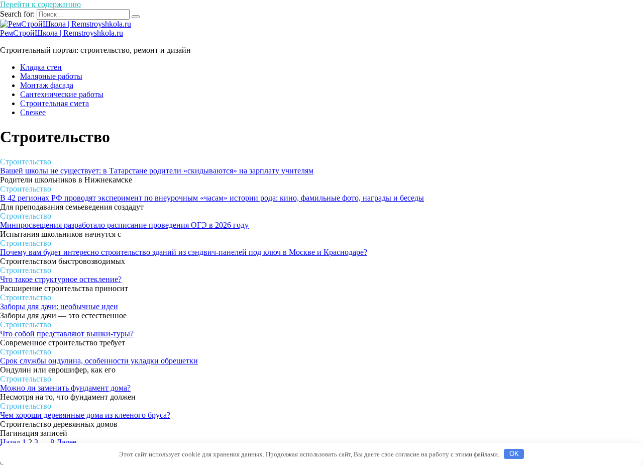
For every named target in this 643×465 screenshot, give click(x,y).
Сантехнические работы (61, 94)
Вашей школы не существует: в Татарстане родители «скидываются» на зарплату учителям (156, 170)
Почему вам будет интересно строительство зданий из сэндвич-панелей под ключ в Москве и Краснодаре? (183, 252)
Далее (66, 442)
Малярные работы (51, 76)
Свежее (33, 112)
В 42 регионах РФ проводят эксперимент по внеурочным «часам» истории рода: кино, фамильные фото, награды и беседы (212, 198)
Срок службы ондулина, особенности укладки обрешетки (99, 360)
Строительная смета (54, 103)
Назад (10, 442)
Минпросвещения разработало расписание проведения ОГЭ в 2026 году (124, 225)
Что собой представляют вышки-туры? (67, 333)
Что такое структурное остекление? (61, 279)
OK (514, 453)
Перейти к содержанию (40, 4)
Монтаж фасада (46, 85)
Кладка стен (41, 67)
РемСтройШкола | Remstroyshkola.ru (61, 33)
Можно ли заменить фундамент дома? (65, 388)
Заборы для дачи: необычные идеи (59, 306)
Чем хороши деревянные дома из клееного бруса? (85, 415)
